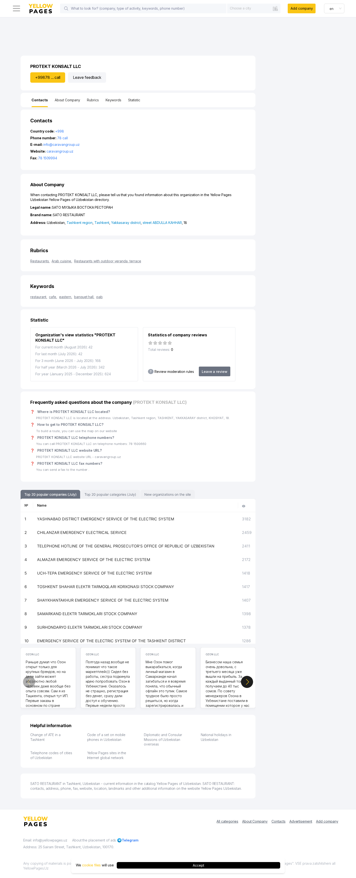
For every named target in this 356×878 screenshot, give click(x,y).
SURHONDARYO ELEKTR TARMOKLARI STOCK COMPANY (89, 627)
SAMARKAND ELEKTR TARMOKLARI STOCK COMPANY (87, 613)
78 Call (62, 138)
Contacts (278, 821)
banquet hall (84, 297)
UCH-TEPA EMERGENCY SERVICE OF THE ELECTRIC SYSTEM (94, 573)
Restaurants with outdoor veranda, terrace (107, 261)
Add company (302, 8)
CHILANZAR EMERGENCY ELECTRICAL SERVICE (82, 532)
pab (99, 297)
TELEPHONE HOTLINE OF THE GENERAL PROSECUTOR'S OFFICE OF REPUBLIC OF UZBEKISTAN (125, 546)
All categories (227, 821)
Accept (198, 865)
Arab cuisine (62, 261)
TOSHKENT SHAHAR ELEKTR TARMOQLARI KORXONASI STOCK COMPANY (105, 586)
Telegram (130, 840)
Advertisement (300, 821)
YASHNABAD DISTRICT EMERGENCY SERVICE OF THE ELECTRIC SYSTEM (105, 518)
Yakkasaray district (126, 223)
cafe (53, 297)
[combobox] (254, 8)
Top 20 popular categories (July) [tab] (110, 494)
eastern (65, 297)
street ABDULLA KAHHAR (162, 223)
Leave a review (214, 371)
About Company (255, 821)
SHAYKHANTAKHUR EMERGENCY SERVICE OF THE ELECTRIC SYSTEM (102, 600)
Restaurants (40, 261)
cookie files (91, 865)
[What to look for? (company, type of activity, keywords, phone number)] (66, 8)
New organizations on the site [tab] (167, 494)
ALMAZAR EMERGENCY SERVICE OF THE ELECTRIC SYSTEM (93, 559)
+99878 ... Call (47, 77)
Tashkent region (80, 223)
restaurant (38, 297)
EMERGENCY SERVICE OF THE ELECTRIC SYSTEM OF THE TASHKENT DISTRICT (111, 640)
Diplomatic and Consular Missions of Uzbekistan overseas (163, 739)
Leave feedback (87, 77)
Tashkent (101, 223)
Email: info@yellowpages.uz (45, 840)
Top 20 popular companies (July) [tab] (50, 494)
